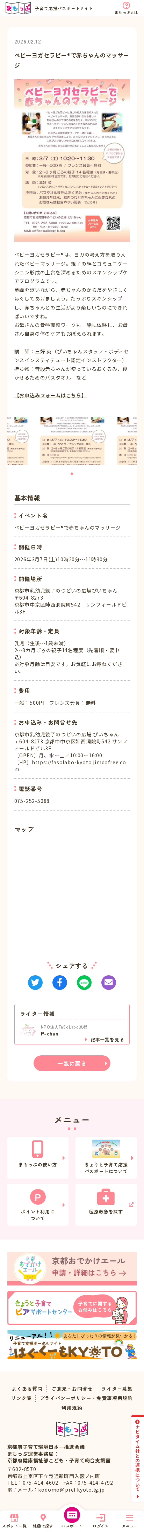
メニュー (129, 1526)
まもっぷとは (126, 12)
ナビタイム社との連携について (138, 1458)
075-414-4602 (40, 1482)
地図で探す (43, 1526)
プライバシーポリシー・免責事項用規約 (86, 1398)
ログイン (101, 1526)
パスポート (72, 1526)
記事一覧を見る (107, 1039)
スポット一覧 (14, 1526)
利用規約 (72, 1408)
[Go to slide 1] (72, 473)
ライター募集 (116, 1388)
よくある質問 (27, 1388)
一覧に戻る (72, 1063)
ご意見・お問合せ (72, 1388)
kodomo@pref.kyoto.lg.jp (71, 1489)
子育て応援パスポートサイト (64, 8)
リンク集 (21, 1398)
